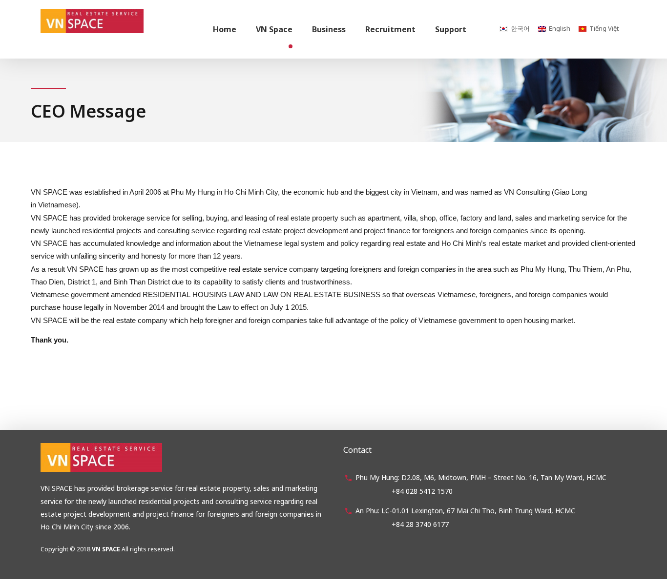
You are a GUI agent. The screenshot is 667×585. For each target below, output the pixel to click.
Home (224, 29)
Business (329, 29)
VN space (274, 29)
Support (450, 29)
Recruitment (390, 29)
